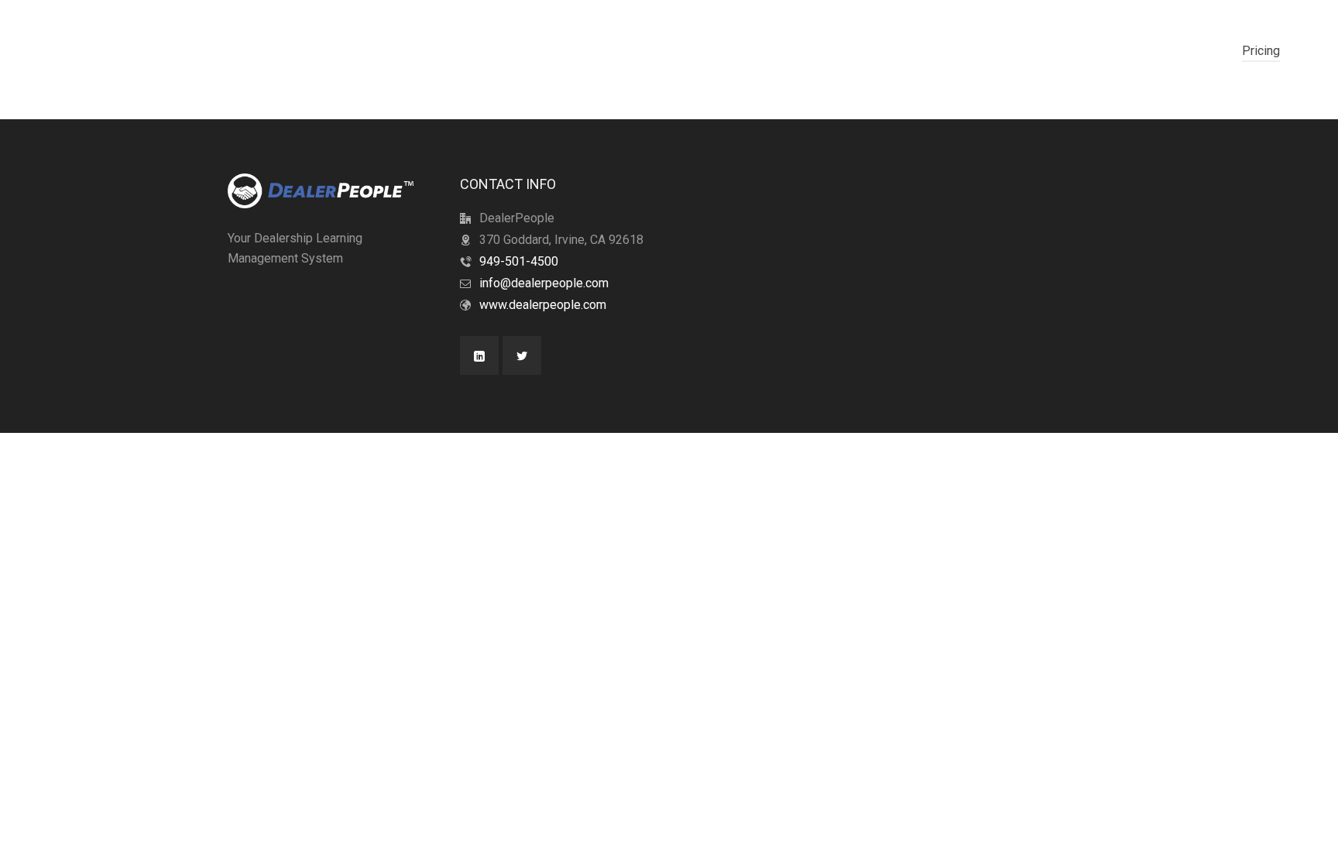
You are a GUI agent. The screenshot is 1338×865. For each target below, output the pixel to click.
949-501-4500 (518, 261)
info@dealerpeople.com (544, 283)
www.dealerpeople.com (542, 304)
